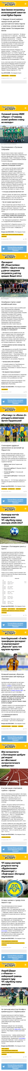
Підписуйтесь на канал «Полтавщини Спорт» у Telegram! (15, 248)
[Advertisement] (14, 94)
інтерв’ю (9, 685)
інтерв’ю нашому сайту (17, 690)
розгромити (22, 1038)
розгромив (4, 930)
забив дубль (17, 1029)
